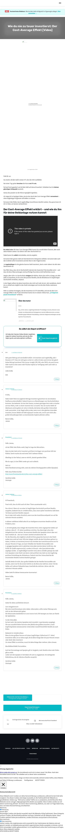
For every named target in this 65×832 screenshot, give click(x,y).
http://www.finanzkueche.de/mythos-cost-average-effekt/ (23, 474)
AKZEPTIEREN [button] (40, 780)
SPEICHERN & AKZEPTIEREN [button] (9, 831)
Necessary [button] (3, 808)
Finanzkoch (8, 437)
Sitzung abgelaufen (6, 769)
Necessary (5, 810)
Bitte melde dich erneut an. (8, 772)
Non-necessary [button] (4, 819)
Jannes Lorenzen (9, 389)
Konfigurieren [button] (28, 780)
